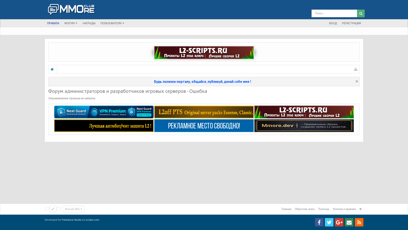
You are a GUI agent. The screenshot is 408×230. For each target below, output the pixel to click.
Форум (69, 23)
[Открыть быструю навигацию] (356, 69)
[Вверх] (401, 212)
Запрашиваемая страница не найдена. (72, 98)
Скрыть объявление (356, 81)
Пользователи (111, 23)
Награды (89, 23)
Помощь (323, 209)
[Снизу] (401, 222)
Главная (286, 209)
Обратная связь (305, 209)
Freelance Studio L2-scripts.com (80, 219)
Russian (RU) (72, 209)
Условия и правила (344, 209)
